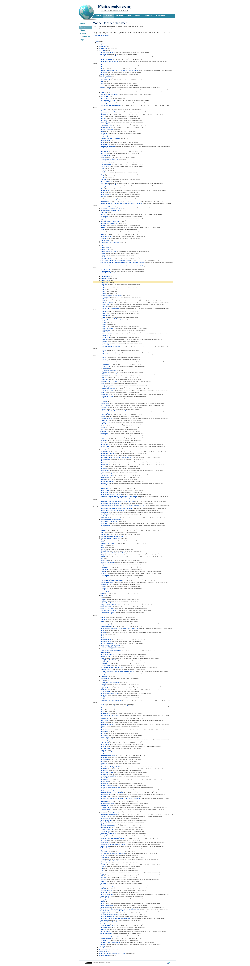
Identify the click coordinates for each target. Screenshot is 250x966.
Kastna (104, 306)
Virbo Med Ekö (105, 907)
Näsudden (103, 573)
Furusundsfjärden (105, 236)
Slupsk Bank (104, 731)
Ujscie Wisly (104, 862)
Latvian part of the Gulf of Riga (111, 319)
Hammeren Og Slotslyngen (108, 381)
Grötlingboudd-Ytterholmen (108, 273)
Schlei (102, 704)
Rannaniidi (105, 345)
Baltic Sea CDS (105, 98)
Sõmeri (104, 357)
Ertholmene (104, 201)
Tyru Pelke (103, 851)
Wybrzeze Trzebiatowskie (108, 925)
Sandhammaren (105, 691)
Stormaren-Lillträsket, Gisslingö (110, 787)
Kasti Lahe (105, 304)
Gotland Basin (104, 247)
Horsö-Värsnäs (105, 414)
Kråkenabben (104, 477)
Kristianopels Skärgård (107, 481)
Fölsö (102, 229)
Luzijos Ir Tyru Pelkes (107, 543)
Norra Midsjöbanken (106, 582)
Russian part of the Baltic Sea (109, 682)
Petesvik (103, 632)
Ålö (101, 68)
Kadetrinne (103, 440)
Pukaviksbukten (105, 656)
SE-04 (102, 709)
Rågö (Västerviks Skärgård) (109, 660)
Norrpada (103, 586)
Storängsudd (104, 783)
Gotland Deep (104, 249)
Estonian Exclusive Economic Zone (111, 208)
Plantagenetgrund (106, 639)
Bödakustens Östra (106, 125)
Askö (102, 83)
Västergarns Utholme (107, 894)
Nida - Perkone (107, 334)
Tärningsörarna (105, 818)
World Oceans (101, 45)
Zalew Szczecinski (106, 933)
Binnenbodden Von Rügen (108, 111)
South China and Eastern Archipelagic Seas (112, 953)
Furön (102, 233)
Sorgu (104, 359)
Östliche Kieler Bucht (106, 603)
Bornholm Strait (105, 140)
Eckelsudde (104, 183)
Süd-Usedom (104, 801)
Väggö (102, 874)
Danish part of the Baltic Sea (109, 159)
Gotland (102, 246)
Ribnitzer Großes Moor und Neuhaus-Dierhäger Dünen (117, 671)
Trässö (102, 837)
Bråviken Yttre (104, 148)
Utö (101, 868)
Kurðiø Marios (104, 488)
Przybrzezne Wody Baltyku (108, 654)
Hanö (102, 383)
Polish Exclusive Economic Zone (110, 645)
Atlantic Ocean (103, 48)
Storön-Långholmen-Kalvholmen (110, 791)
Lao (103, 317)
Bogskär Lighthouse (106, 129)
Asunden (103, 87)
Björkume (103, 118)
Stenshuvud (104, 770)
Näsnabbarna (104, 569)
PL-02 (102, 636)
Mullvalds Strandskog (107, 562)
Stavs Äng (103, 763)
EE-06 (104, 289)
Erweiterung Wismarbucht (108, 207)
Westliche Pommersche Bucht (109, 914)
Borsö (102, 142)
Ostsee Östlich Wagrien (107, 612)
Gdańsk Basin (104, 240)
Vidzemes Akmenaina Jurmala (111, 374)
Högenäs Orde (105, 407)
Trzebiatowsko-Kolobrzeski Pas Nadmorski (113, 844)
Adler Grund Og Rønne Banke (109, 56)
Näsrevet (103, 571)
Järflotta (102, 427)
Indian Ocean (103, 948)
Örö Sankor (104, 601)
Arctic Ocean (102, 46)
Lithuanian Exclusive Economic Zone (111, 536)
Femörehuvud (104, 218)
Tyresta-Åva (104, 850)
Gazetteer (108, 16)
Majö (102, 549)
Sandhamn (103, 695)
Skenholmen (104, 728)
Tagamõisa (103, 816)
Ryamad (103, 684)
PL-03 (102, 638)
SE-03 (102, 708)
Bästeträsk (103, 104)
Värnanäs (103, 888)
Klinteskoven (104, 463)
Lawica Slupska (105, 525)
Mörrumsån (104, 560)
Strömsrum (103, 796)
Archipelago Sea (105, 76)
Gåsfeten (103, 238)
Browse (83, 27)
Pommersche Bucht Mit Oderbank (110, 650)
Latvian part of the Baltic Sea (109, 521)
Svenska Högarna (106, 807)
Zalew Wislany (104, 935)
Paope (102, 621)
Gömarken (103, 244)
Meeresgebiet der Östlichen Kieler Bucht (112, 553)
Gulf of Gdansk (105, 280)
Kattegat (103, 450)
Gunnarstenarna (105, 376)
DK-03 (102, 177)
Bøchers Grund (105, 122)
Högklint (102, 409)
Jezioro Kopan (104, 435)
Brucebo (103, 150)
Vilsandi (102, 901)
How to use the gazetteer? (101, 35)
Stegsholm (103, 765)
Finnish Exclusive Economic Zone (110, 221)
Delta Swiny (104, 172)
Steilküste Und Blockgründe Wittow (111, 767)
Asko (102, 81)
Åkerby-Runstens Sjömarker (109, 61)
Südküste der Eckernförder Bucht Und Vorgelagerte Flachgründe (120, 798)
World (98, 43)
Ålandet (102, 65)
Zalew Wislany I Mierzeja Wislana (110, 937)
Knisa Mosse (104, 464)
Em (101, 198)
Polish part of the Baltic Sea (108, 647)
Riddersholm (104, 673)
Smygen (103, 733)
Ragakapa (105, 343)
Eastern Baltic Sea (106, 181)
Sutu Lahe (105, 361)
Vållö (102, 879)
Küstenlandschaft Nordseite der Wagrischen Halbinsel (117, 501)
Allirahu (104, 288)
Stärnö (102, 761)
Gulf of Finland (105, 278)
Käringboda (104, 448)
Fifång (102, 220)
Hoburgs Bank (104, 403)
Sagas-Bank (104, 687)
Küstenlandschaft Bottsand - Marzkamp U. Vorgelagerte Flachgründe (121, 498)
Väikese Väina (106, 366)
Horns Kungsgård (105, 413)
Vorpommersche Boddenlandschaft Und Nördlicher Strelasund (119, 909)
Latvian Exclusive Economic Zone (110, 519)
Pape (102, 623)
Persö (102, 630)
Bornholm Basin (105, 137)
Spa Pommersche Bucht (107, 755)
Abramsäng (104, 54)
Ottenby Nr (103, 619)
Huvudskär (103, 420)
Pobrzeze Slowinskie (106, 643)
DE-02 (102, 170)
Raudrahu (103, 663)
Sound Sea (103, 750)
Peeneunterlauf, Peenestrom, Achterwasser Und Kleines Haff (119, 628)
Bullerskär (103, 153)
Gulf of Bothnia (105, 276)
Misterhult (103, 556)
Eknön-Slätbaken (105, 194)
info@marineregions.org (104, 962)
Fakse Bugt (104, 212)
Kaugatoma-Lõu (105, 451)
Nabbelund (103, 564)
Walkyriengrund (105, 912)
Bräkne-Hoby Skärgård (107, 146)
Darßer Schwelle (105, 164)
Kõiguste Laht (106, 315)
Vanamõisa (103, 885)
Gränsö (102, 257)
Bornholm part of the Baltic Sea (110, 138)
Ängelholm (103, 72)
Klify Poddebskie (105, 459)
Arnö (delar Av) (105, 79)
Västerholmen (104, 896)
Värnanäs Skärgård (106, 890)
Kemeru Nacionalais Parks (110, 308)
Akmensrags (106, 286)
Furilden (103, 231)
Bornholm (103, 135)
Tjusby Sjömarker (105, 827)
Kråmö (102, 479)
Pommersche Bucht (106, 649)
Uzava (102, 872)
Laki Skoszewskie (105, 514)
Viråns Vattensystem (106, 905)
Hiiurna (102, 400)
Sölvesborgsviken (105, 748)
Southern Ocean (104, 955)
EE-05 (102, 188)
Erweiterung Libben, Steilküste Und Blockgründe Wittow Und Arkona (121, 203)
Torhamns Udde (105, 831)
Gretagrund (106, 297)
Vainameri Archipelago (109, 370)
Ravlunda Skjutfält (106, 665)
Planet (97, 41)
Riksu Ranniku (104, 675)
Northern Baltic (105, 592)
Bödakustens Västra (106, 127)
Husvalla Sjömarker (106, 418)
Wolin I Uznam (104, 924)
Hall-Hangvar (104, 379)
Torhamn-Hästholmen (107, 829)
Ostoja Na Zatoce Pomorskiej (109, 604)
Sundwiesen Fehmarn (107, 803)
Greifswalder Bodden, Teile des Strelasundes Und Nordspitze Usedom (122, 262)
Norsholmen (104, 588)
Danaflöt (103, 157)
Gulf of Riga (104, 282)
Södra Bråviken (105, 737)
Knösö (102, 466)
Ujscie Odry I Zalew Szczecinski (110, 861)
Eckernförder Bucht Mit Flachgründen (112, 185)
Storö (102, 789)
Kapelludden (104, 444)
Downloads (160, 16)
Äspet (102, 85)
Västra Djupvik (104, 898)
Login (82, 40)
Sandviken (103, 699)
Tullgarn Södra (105, 846)
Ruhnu (104, 350)
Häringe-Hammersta (106, 385)
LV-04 (102, 547)
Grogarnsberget (105, 271)
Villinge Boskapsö (105, 900)
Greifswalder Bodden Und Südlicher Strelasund (115, 260)
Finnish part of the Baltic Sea (109, 223)
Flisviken (103, 227)
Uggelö (102, 855)
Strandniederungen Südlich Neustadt (111, 792)
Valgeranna (105, 372)
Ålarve (102, 67)
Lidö (101, 529)
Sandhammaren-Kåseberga (109, 693)
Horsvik (102, 416)
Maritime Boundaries (123, 16)
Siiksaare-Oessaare (108, 352)
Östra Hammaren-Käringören (109, 610)
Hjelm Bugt (103, 401)
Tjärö (102, 824)
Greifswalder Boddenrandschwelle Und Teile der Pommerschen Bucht (121, 266)
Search (82, 24)
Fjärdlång (103, 225)
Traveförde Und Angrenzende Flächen (112, 838)
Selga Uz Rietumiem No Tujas (109, 715)
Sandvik (102, 697)
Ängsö (102, 74)
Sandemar (103, 689)
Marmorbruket (104, 551)
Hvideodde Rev (105, 422)
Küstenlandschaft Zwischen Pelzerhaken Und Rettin (116, 508)
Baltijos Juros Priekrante (107, 100)
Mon (101, 558)
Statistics (148, 16)
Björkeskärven (104, 114)
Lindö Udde (104, 534)
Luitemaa (105, 321)
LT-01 (102, 542)
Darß (102, 163)
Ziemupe (103, 944)
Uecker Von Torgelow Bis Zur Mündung (112, 853)
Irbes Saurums (107, 299)
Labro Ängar (104, 512)
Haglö (102, 377)
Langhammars (104, 517)
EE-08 (104, 293)
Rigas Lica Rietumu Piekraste (111, 346)
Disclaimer (95, 962)
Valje (101, 875)
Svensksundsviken (106, 809)
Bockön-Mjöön (104, 124)
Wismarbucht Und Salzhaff (108, 922)
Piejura (104, 339)
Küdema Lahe (104, 487)
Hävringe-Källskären (106, 390)
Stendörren (103, 768)
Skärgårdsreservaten (106, 724)
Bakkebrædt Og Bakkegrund (109, 94)
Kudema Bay (104, 485)
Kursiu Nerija (104, 492)
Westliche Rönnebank (107, 916)
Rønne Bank (104, 676)
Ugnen (102, 859)
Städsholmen (104, 759)
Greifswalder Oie (105, 269)
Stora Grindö (104, 774)
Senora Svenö (104, 718)
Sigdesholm (104, 720)
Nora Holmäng (104, 579)
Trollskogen (104, 840)
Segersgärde (104, 713)
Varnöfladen (104, 892)
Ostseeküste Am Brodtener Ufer (110, 614)
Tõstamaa (105, 364)
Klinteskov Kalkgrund (106, 461)
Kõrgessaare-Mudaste (107, 474)
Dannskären (104, 161)
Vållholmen (103, 877)
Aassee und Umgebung (107, 52)
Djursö (102, 174)
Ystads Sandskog (105, 927)
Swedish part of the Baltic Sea (109, 813)
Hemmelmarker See (106, 396)
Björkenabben (104, 113)
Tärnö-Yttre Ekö (105, 822)
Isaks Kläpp (104, 424)
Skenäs (102, 726)
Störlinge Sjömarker (106, 785)
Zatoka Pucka (104, 940)
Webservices (85, 36)
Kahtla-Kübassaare (108, 302)
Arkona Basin (104, 78)
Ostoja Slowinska (105, 606)
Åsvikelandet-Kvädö (106, 89)
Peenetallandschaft (106, 626)
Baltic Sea (102, 50)
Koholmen (103, 468)
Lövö (102, 540)
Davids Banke (104, 166)
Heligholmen (104, 394)
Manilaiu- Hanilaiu (107, 328)
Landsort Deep (105, 516)
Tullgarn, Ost (104, 848)
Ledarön (103, 527)
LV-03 (102, 545)
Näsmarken (104, 567)
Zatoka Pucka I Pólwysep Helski (110, 942)
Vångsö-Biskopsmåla (106, 887)
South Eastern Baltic (106, 752)
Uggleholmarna (105, 857)
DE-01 (102, 168)
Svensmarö (104, 811)
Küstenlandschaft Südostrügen (109, 503)
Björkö (102, 116)
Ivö (101, 425)
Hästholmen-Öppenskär (107, 388)
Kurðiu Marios (104, 490)
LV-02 (104, 324)
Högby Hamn (104, 405)
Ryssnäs (103, 686)
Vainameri (105, 368)
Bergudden (103, 109)
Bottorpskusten (105, 144)
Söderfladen (104, 735)
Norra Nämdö (104, 584)
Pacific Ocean (103, 951)
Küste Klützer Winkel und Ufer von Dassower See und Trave (119, 496)
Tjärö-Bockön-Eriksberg (107, 825)
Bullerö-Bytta (104, 151)
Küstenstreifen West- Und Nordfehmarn (112, 510)
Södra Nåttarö (104, 744)
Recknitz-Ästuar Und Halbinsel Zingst (111, 667)
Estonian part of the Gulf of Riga (112, 295)
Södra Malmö (104, 742)
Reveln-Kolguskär (105, 669)
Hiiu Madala (104, 398)
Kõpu (102, 472)
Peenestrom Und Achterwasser (110, 625)
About (98, 16)
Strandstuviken (105, 794)
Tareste (104, 363)
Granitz (102, 253)
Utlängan (103, 866)
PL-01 (102, 634)
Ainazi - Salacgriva (106, 59)
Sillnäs (102, 722)
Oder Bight (103, 595)
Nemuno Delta (104, 575)
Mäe (103, 326)
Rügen (102, 680)
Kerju (104, 311)
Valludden (103, 881)
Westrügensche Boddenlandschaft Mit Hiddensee (115, 918)
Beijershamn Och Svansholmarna (110, 105)
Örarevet (103, 599)
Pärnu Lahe (106, 337)
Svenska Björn (104, 805)
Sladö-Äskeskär (105, 729)
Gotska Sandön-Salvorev (108, 251)
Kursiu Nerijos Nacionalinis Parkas (111, 494)
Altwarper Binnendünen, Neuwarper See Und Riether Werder (119, 70)
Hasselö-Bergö (105, 387)
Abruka (104, 284)
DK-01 (102, 175)
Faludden (103, 214)
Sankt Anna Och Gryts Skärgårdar (110, 700)
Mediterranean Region (105, 950)
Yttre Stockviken (105, 931)
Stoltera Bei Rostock (106, 772)
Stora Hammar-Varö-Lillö (108, 776)
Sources (138, 16)
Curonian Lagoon (105, 155)
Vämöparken (104, 883)
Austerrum (103, 91)
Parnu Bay (105, 335)
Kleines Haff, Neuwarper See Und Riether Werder (115, 457)
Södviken (103, 746)
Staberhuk (103, 757)
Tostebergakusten (106, 835)
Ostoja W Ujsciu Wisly (107, 608)
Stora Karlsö (104, 778)
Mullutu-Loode (106, 330)
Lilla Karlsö (103, 530)
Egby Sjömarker (105, 190)
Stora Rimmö (104, 781)
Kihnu (104, 313)
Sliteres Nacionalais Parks (110, 354)
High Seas (102, 946)
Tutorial (83, 33)
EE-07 (104, 291)
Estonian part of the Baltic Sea (109, 210)
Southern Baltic (105, 754)
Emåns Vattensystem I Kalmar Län (111, 200)
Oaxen (102, 593)
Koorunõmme (104, 470)
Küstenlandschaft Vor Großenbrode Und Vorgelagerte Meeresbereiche (122, 505)
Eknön (102, 192)
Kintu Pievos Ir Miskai (107, 453)
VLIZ (165, 963)
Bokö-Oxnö (103, 133)
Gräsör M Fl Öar (105, 258)
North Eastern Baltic (106, 590)
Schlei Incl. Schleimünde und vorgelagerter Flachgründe (117, 706)
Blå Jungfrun (104, 120)
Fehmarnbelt (104, 216)
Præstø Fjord (104, 652)
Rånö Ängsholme (105, 662)
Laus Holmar (104, 523)
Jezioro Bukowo (105, 433)
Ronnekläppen (104, 678)
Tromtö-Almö (104, 842)
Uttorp (102, 870)
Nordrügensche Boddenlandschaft (111, 580)
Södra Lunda (104, 741)
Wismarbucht (104, 920)
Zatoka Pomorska (105, 938)
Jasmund (103, 431)
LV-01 (104, 322)
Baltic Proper (104, 96)
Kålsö (102, 442)
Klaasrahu (103, 455)
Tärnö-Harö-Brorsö (106, 820)
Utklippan (103, 864)
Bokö (102, 131)
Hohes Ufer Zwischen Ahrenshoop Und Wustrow (115, 411)
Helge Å (102, 392)
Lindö (102, 532)
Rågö (102, 658)
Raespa (104, 341)
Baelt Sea (103, 92)
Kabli (103, 300)
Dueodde (103, 179)
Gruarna (103, 275)
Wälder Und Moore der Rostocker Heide (112, 911)
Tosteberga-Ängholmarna (108, 833)
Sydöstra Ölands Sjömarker (108, 814)
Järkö (102, 429)
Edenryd (103, 187)
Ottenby (102, 617)
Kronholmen (104, 483)
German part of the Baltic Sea (109, 242)
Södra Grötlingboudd (106, 739)
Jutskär (102, 438)
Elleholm (103, 196)
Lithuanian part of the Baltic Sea (110, 538)
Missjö (102, 554)
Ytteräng (103, 929)
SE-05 (102, 711)
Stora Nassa (104, 779)
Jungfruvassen (105, 437)
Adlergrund (103, 58)
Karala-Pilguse (104, 446)
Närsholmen (104, 566)
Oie (101, 597)
